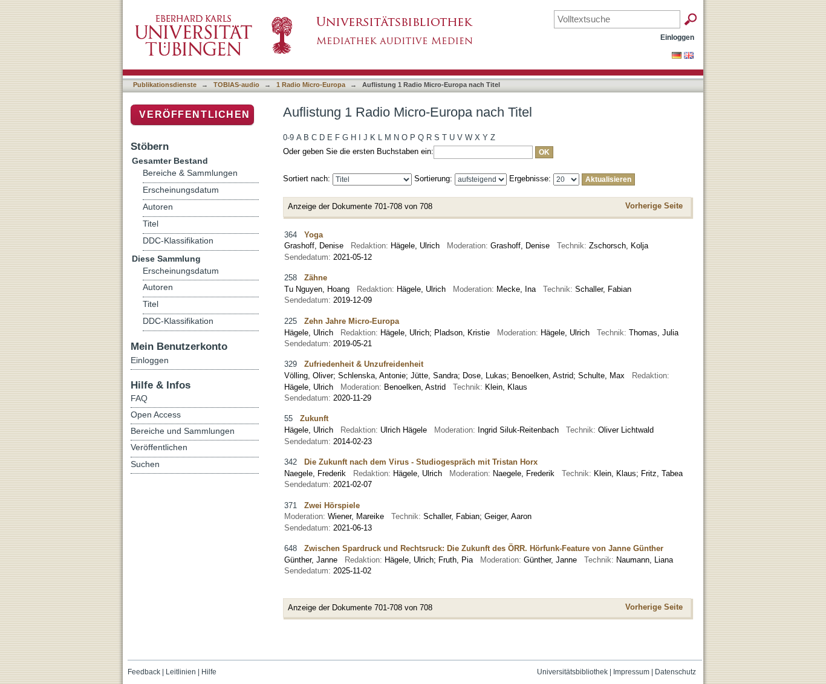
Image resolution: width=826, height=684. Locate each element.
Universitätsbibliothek (572, 672)
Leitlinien (181, 672)
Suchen (145, 464)
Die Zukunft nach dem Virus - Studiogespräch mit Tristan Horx (421, 461)
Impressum (631, 672)
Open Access (156, 414)
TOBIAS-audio (236, 84)
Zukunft (314, 418)
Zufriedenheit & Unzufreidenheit (363, 364)
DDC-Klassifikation (178, 240)
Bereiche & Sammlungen (190, 173)
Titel (150, 223)
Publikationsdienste (165, 84)
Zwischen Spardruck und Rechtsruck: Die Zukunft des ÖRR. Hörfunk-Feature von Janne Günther (483, 548)
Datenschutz (675, 672)
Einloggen (677, 37)
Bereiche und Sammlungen (183, 431)
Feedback (144, 672)
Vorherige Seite (654, 205)
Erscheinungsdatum (181, 190)
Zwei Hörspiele (332, 505)
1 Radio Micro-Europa (310, 84)
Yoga (313, 234)
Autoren (158, 206)
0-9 (288, 137)
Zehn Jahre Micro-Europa (351, 321)
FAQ (139, 398)
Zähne (315, 277)
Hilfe (208, 672)
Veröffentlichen (194, 114)
